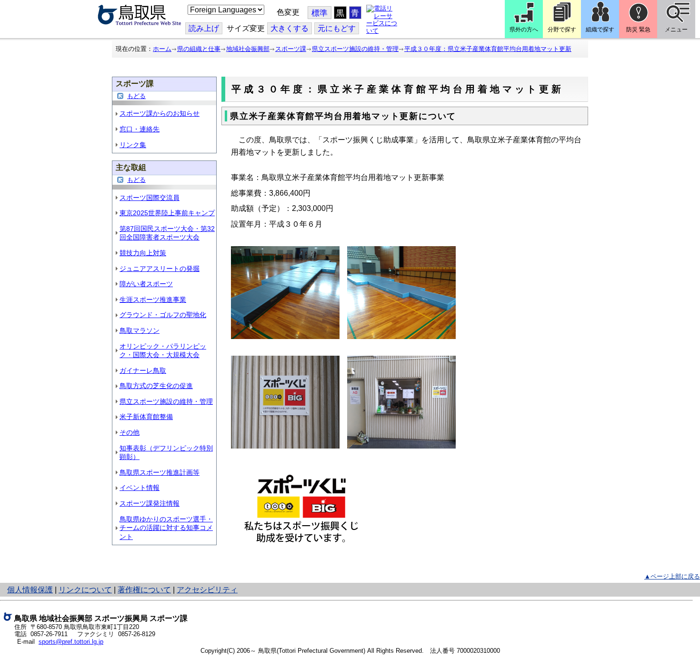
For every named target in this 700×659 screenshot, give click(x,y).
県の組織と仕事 (198, 48)
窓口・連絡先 (140, 129)
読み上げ (204, 28)
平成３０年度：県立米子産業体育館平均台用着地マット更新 (487, 48)
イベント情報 (140, 487)
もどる (136, 96)
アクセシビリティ (207, 590)
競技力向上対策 (143, 253)
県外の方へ (524, 29)
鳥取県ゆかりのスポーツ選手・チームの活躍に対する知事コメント (166, 527)
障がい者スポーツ (146, 284)
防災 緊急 (638, 29)
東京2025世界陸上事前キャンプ (167, 213)
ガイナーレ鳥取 (143, 370)
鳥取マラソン (140, 330)
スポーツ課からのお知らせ (160, 113)
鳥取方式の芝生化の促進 (156, 385)
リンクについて (85, 590)
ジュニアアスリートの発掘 (160, 268)
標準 (319, 13)
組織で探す (600, 29)
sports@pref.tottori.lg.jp (71, 641)
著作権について (144, 590)
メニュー (676, 29)
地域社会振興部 (248, 48)
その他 (130, 432)
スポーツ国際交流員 (150, 197)
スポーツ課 (290, 48)
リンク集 (133, 145)
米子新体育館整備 (146, 416)
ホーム (162, 48)
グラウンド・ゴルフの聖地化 (163, 315)
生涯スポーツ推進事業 (153, 299)
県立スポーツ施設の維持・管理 (355, 48)
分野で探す (562, 29)
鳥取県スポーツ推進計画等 (160, 472)
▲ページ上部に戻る (672, 576)
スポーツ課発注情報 (150, 503)
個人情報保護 (30, 590)
